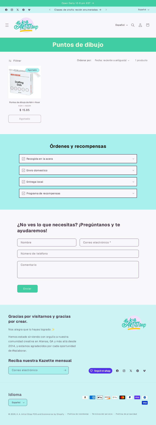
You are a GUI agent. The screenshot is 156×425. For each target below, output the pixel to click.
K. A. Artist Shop (24, 414)
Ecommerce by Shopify (53, 414)
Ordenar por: (84, 60)
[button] (7, 25)
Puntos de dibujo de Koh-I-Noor (24, 102)
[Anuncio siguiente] (106, 10)
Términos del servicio (102, 414)
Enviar (27, 288)
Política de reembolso (78, 414)
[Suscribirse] (65, 370)
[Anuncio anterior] (49, 10)
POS (35, 414)
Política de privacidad (126, 414)
